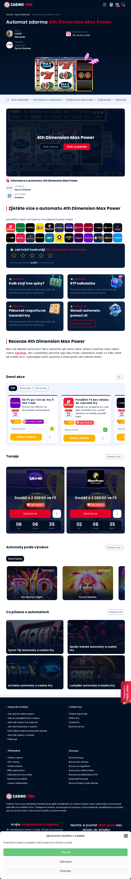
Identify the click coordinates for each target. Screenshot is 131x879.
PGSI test (12, 739)
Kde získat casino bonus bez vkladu (27, 730)
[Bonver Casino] (30, 238)
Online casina (15, 757)
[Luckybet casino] (88, 228)
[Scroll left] (119, 421)
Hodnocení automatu (79, 99)
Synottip (20, 353)
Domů (9, 14)
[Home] (18, 7)
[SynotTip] (78, 228)
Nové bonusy (76, 757)
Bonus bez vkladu (78, 761)
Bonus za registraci (79, 766)
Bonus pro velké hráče (81, 770)
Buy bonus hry (76, 726)
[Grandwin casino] (69, 228)
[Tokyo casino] (98, 228)
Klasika (19, 197)
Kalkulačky (104, 99)
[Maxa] (88, 238)
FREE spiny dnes (16, 770)
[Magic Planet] (49, 228)
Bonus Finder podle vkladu (83, 783)
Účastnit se (30, 513)
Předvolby (65, 870)
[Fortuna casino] (59, 238)
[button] (126, 836)
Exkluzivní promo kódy (20, 774)
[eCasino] (59, 228)
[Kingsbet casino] (78, 238)
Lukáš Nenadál (20, 35)
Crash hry (74, 722)
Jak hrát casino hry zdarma (23, 722)
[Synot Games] (9, 47)
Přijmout (65, 852)
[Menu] (104, 5)
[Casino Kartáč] (39, 238)
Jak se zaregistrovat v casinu (24, 718)
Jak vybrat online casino (21, 713)
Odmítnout (65, 861)
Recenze (121, 99)
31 (119, 377)
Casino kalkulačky (17, 783)
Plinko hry (74, 718)
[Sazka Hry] (39, 228)
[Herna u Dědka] (69, 238)
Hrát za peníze (77, 146)
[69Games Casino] (107, 228)
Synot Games (22, 14)
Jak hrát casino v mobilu (21, 735)
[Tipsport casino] (117, 238)
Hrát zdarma (50, 146)
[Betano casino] (10, 228)
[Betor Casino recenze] (10, 238)
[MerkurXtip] (98, 238)
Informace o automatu (47, 99)
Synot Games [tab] (15, 558)
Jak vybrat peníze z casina (22, 726)
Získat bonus (26, 437)
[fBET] (49, 238)
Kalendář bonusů (78, 778)
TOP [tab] (13, 388)
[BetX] (20, 238)
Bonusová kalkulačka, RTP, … (84, 774)
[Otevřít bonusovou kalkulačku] (110, 4)
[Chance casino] (20, 228)
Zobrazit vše (113, 456)
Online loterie (15, 766)
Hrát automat (19, 99)
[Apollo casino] (117, 228)
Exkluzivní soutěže (17, 778)
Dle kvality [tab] (41, 388)
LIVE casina (14, 761)
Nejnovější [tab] (25, 388)
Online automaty (78, 713)
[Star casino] (107, 238)
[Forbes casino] (30, 228)
